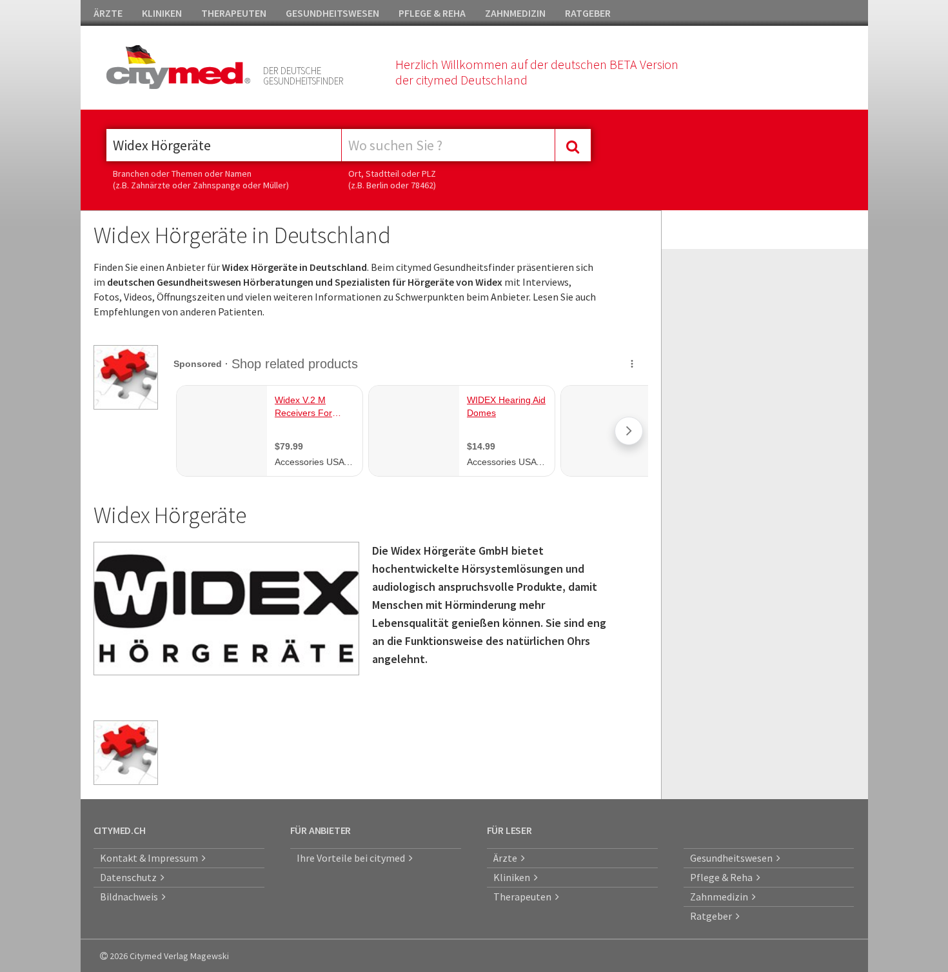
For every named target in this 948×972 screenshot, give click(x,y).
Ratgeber (713, 915)
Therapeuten (524, 896)
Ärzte (507, 857)
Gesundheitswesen (733, 857)
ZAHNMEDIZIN (515, 12)
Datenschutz (130, 877)
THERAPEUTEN (233, 12)
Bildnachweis (131, 896)
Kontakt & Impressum (151, 857)
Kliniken (513, 877)
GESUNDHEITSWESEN (332, 12)
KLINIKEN (162, 12)
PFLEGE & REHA (432, 12)
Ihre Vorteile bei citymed (353, 857)
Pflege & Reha (723, 877)
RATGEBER (588, 12)
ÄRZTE (108, 12)
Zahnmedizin (721, 896)
